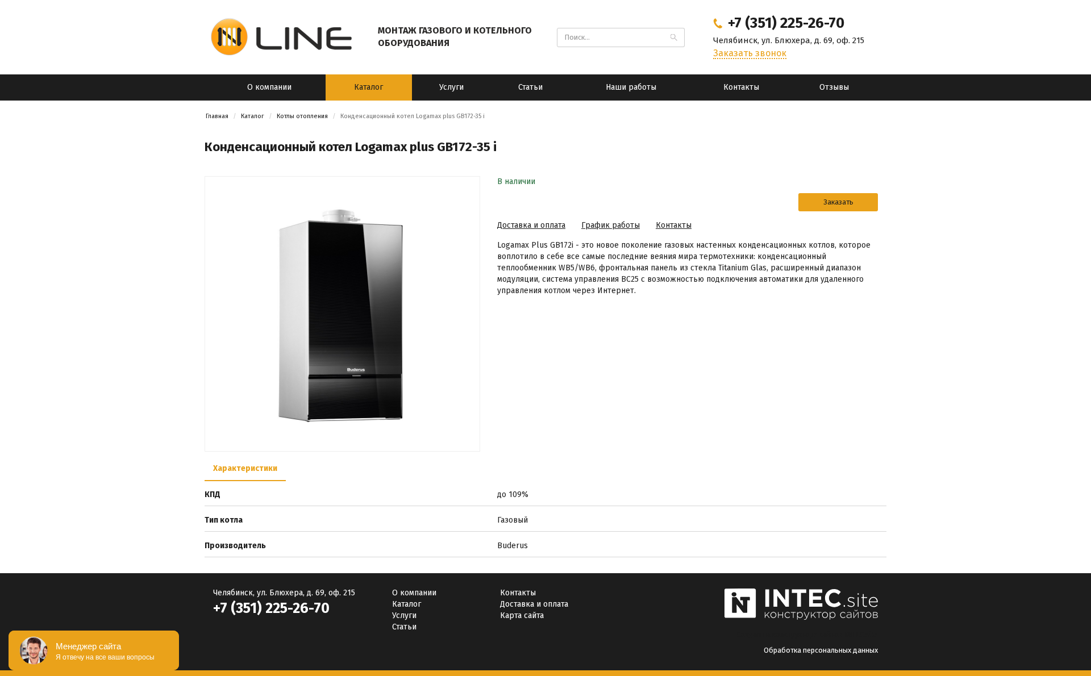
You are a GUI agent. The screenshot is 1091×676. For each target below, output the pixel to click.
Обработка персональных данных (821, 650)
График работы (610, 225)
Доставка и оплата (531, 225)
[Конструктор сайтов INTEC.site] (801, 618)
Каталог (368, 87)
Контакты (741, 87)
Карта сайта (522, 615)
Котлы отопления (302, 116)
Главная (217, 116)
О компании (269, 87)
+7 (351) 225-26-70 (271, 608)
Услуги (451, 87)
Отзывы (834, 87)
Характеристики (245, 468)
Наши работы (631, 87)
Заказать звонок (749, 53)
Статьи (530, 87)
